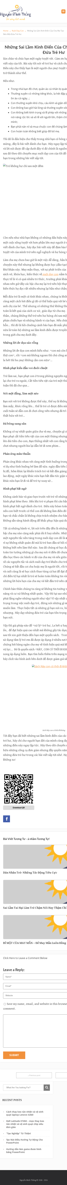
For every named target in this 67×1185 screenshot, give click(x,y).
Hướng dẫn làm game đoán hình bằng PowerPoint (23, 1151)
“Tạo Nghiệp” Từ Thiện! (18, 1133)
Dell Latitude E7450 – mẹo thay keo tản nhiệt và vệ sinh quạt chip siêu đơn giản (25, 1124)
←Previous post (34, 1075)
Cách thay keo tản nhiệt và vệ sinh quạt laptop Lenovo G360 (24, 1113)
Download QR (19, 808)
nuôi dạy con (50, 274)
